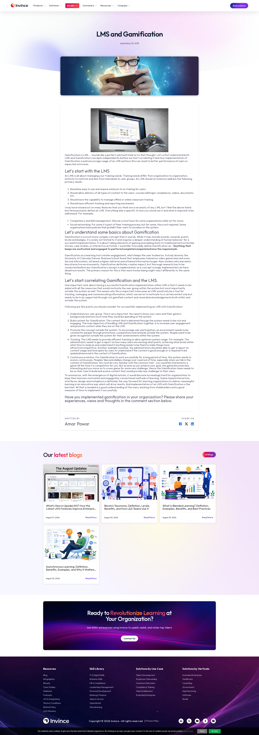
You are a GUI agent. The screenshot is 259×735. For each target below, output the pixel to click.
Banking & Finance (98, 695)
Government (188, 687)
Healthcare (187, 679)
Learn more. (188, 731)
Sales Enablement (144, 691)
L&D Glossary (49, 711)
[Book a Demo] (239, 5)
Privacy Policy (152, 721)
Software (186, 695)
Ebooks (46, 683)
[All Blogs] (209, 454)
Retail (185, 699)
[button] (39, 5)
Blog (45, 675)
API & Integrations (51, 699)
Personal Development (100, 691)
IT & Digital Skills (97, 675)
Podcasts (47, 695)
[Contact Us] (129, 638)
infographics (49, 679)
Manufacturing (189, 691)
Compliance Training (145, 687)
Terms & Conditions (52, 703)
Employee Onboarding (146, 679)
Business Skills (96, 679)
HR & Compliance (97, 683)
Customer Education (145, 683)
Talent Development (145, 675)
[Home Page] (19, 5)
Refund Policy (49, 707)
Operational (95, 703)
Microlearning (96, 707)
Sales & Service (97, 699)
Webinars (47, 691)
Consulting (187, 683)
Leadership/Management (101, 687)
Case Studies (49, 687)
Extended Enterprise (145, 695)
